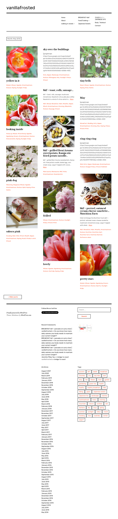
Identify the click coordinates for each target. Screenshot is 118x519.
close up (9, 133)
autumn (82, 372)
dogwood (17, 185)
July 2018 (45, 394)
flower (14, 85)
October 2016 (46, 444)
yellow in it (12, 80)
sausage (52, 109)
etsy (80, 380)
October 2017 (46, 416)
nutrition (89, 232)
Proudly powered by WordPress (16, 313)
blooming (10, 185)
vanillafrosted (20, 7)
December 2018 (47, 383)
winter (105, 416)
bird (82, 164)
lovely (46, 264)
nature (9, 88)
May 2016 (44, 456)
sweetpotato (59, 174)
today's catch (31, 238)
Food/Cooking (83, 20)
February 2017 (46, 434)
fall (86, 380)
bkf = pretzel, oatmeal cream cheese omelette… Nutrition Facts (94, 211)
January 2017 (46, 437)
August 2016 (46, 449)
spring (14, 88)
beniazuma (55, 171)
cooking (9, 236)
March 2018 (45, 404)
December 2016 (47, 439)
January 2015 (46, 493)
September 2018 (47, 390)
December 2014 (47, 496)
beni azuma (47, 171)
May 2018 (44, 399)
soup (95, 408)
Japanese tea (83, 396)
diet (61, 104)
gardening (10, 136)
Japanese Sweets (84, 24)
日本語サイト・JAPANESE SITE (100, 18)
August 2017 (46, 420)
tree (87, 88)
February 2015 (46, 491)
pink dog (11, 180)
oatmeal (93, 235)
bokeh (9, 85)
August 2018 (46, 392)
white (91, 88)
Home (63, 17)
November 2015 (47, 470)
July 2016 (44, 451)
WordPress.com (26, 315)
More (71, 99)
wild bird (104, 167)
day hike (97, 376)
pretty (99, 286)
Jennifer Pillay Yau (48, 357)
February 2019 (46, 378)
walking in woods (67, 24)
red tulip (52, 271)
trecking (82, 416)
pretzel (100, 235)
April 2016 (45, 458)
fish (18, 236)
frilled (47, 215)
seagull (88, 167)
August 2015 (46, 477)
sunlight (20, 88)
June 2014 (45, 510)
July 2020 (45, 373)
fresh (22, 236)
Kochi (45, 106)
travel (46, 80)
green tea (92, 384)
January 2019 (46, 380)
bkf (45, 104)
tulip (25, 88)
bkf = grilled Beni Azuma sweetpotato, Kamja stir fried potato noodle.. (58, 153)
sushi (24, 238)
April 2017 (45, 430)
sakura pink (13, 231)
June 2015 (45, 482)
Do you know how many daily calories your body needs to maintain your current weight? (56, 333)
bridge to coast (63, 357)
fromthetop (22, 133)
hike (104, 388)
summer (82, 412)
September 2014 (47, 503)
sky (59, 77)
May (82, 98)
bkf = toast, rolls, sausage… (58, 90)
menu (94, 400)
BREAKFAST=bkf (84, 17)
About (63, 20)
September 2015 (47, 475)
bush (82, 85)
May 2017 (44, 427)
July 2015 (44, 479)
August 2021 (46, 371)
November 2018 (47, 385)
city (45, 75)
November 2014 (47, 498)
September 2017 (47, 418)
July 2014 (44, 507)
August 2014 (46, 505)
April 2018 (45, 401)
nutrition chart (97, 232)
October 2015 (46, 472)
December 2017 (47, 411)
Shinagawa (53, 77)
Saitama (82, 408)
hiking (81, 392)
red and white (11, 139)
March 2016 (45, 460)
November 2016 (47, 442)
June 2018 (45, 397)
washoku (97, 416)
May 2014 (44, 512)
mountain (82, 404)
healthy (66, 104)
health (27, 236)
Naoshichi (68, 106)
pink (24, 187)
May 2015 (44, 484)
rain (106, 404)
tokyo (69, 77)
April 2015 (45, 486)
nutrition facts (85, 235)
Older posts (13, 297)
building (90, 123)
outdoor (99, 404)
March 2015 (45, 489)
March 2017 (45, 432)
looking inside (14, 129)
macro (16, 136)
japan (49, 75)
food (99, 380)
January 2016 (46, 465)
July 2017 (44, 423)
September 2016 (47, 446)
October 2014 (46, 500)
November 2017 (47, 413)
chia (65, 171)
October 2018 (46, 387)
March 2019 (45, 376)
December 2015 (47, 467)
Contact (98, 26)
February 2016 (46, 463)
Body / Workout (100, 22)
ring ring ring (88, 138)
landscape (56, 75)
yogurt (81, 420)
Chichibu (82, 376)
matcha (104, 396)
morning (61, 106)
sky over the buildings (56, 49)
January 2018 (46, 409)
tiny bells (85, 80)
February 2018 (46, 406)
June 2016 (45, 453)
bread (49, 104)
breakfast (55, 104)
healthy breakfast (93, 388)
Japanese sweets (99, 392)
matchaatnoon (27, 85)
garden (19, 85)
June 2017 (45, 425)
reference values (86, 237)
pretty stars (86, 279)
